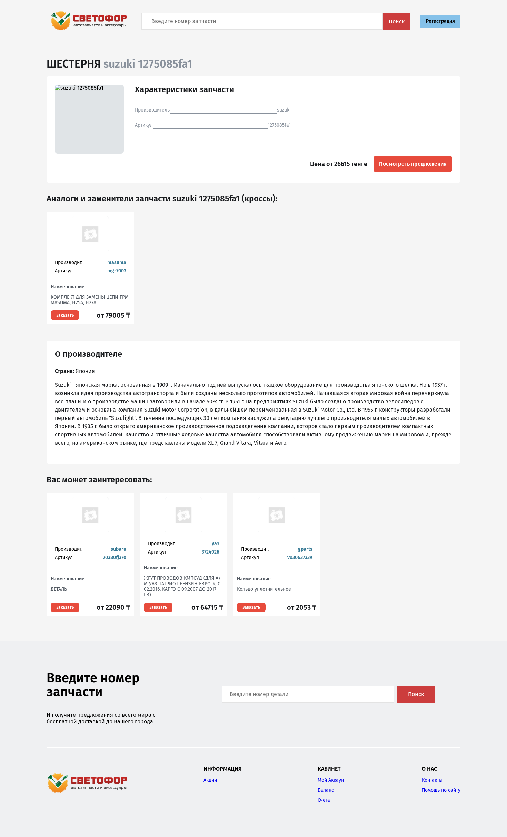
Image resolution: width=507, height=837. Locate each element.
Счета (324, 800)
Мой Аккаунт (332, 780)
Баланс (326, 790)
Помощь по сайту (441, 790)
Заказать (65, 315)
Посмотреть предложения (413, 164)
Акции (210, 780)
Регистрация (440, 21)
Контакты (432, 780)
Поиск (397, 21)
